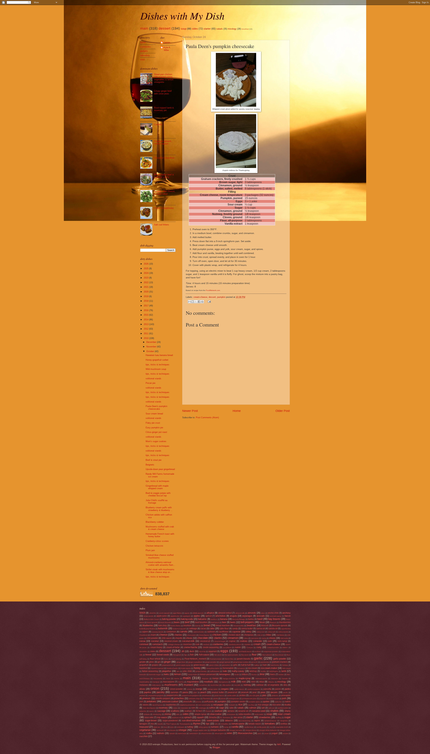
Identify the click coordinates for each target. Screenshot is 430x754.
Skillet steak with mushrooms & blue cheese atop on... (160, 570)
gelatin (142, 662)
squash (200, 717)
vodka (149, 733)
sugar (287, 717)
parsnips (175, 692)
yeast (266, 733)
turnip (226, 727)
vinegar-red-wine (236, 730)
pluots (223, 698)
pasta (185, 692)
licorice (254, 674)
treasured (143, 727)
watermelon (193, 733)
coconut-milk (188, 641)
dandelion (143, 651)
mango (215, 678)
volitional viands (153, 378)
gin (159, 662)
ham (265, 665)
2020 (146, 291)
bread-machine (223, 625)
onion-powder (176, 689)
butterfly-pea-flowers (147, 629)
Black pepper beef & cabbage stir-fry (164, 175)
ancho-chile (273, 613)
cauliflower (224, 632)
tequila (160, 724)
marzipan (156, 682)
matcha (181, 682)
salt (263, 708)
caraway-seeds (157, 632)
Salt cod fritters (161, 224)
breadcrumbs (239, 626)
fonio (166, 659)
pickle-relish (231, 695)
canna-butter (247, 629)
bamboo (214, 619)
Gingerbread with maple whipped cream (157, 487)
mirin (253, 682)
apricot (208, 616)
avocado (260, 616)
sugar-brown (151, 720)
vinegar (183, 729)
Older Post (282, 411)
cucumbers (227, 647)
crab (197, 644)
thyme (196, 723)
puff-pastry (209, 702)
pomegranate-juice (249, 698)
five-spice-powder (231, 655)
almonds (252, 613)
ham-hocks (275, 665)
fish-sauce (204, 654)
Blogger (216, 747)
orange (199, 689)
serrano (230, 711)
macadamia (157, 678)
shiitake (147, 714)
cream (257, 644)
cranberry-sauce (235, 644)
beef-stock (215, 622)
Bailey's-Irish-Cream (151, 619)
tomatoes (270, 723)
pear (254, 692)
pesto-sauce (219, 695)
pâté (195, 692)
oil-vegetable (273, 685)
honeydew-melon (213, 668)
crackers (206, 644)
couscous (187, 644)
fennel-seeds (163, 654)
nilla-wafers (226, 685)
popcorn (263, 698)
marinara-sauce (261, 678)
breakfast (245, 29)
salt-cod (271, 708)
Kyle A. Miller (167, 48)
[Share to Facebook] (199, 301)
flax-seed (244, 655)
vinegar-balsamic (218, 730)
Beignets (150, 464)
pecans (274, 692)
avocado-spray (275, 616)
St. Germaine (225, 717)
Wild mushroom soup (156, 369)
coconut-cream (171, 641)
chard (153, 635)
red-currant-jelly (204, 705)
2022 (146, 282)
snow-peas (231, 714)
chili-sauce (167, 638)
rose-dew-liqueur (149, 708)
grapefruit (143, 665)
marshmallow (144, 682)
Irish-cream (286, 668)
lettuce (245, 674)
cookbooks (145, 47)
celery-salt (271, 632)
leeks (166, 674)
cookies (243, 641)
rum (193, 708)
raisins (146, 705)
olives (142, 689)
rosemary (163, 707)
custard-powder (273, 647)
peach (203, 692)
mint (244, 681)
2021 (146, 287)
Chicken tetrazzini (154, 546)
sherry (288, 711)
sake (231, 708)
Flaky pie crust (153, 423)
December (151, 342)
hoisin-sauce (186, 668)
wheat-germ (219, 733)
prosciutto (187, 702)
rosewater (184, 708)
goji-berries (265, 662)
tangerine (284, 721)
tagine (257, 721)
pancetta (267, 689)
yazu (259, 733)
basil (259, 618)
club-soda (284, 638)
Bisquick (273, 622)
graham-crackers (280, 662)
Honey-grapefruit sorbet (157, 360)
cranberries (218, 644)
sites (142, 59)
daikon (285, 647)
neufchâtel (214, 685)
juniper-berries (201, 671)
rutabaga (202, 708)
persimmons (206, 695)
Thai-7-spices (171, 724)
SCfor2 (199, 711)
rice (240, 704)
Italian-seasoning (150, 671)
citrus (246, 638)
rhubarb (232, 705)
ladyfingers (273, 671)
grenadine (226, 665)
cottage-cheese (174, 644)
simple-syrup (200, 714)
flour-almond (267, 655)
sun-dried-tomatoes (191, 720)
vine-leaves (171, 730)
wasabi (172, 733)
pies (264, 695)
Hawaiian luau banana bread (159, 355)
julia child (187, 671)
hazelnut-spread (157, 668)
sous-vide (148, 717)
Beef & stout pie (153, 460)
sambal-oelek (283, 708)
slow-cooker (216, 714)
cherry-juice (191, 635)
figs (185, 655)
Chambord (143, 635)
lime (262, 674)
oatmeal (260, 685)
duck (191, 651)
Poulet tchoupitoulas (164, 208)
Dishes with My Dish (182, 15)
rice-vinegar (263, 705)
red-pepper (218, 704)
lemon (177, 674)
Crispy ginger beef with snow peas (163, 92)
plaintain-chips (194, 698)
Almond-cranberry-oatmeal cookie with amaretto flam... (160, 563)
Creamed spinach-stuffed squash (163, 142)
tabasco (229, 720)
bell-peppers (247, 622)
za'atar (285, 733)
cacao (203, 629)
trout (165, 727)
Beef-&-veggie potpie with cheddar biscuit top (158, 494)
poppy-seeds (274, 698)
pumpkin (221, 297)
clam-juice (255, 638)
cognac (232, 641)
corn (270, 641)
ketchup (253, 671)
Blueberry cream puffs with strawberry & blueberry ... (159, 508)
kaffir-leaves (214, 671)
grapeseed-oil (167, 665)
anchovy (286, 613)
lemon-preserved (208, 674)
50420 (142, 613)
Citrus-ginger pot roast (156, 432)
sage (221, 707)
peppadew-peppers (155, 695)
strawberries (265, 717)
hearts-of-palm (172, 668)
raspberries (171, 705)
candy (235, 629)
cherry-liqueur (204, 635)
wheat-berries (206, 733)
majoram (205, 678)
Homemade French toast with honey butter (160, 535)
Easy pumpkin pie (154, 427)
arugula (233, 616)
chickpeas (248, 635)
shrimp (167, 714)
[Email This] (189, 301)
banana (223, 619)
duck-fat (202, 651)
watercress (182, 733)
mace (168, 678)
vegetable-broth (282, 727)
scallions (175, 711)
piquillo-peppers (163, 698)
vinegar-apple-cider (199, 730)
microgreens (223, 682)
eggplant (213, 651)
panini (278, 689)
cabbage (193, 629)
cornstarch (157, 644)
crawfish (247, 644)
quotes (266, 701)
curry (258, 647)
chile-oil (260, 635)
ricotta (288, 704)
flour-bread (279, 655)
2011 (146, 333)
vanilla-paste (261, 727)
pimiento (275, 695)
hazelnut (143, 668)
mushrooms (171, 684)
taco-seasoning (244, 721)
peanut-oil (232, 692)
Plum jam (150, 550)
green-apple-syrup (183, 665)
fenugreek (177, 655)
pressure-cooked (170, 701)
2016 (146, 310)
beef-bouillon (201, 622)
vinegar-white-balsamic (268, 730)
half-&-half (245, 665)
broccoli (264, 625)
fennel (148, 654)
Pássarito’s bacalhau (164, 158)
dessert (164, 28)
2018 (146, 301)
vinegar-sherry (250, 730)
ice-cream (252, 668)
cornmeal (143, 644)
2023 (146, 277)
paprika (147, 692)
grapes (155, 665)
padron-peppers (254, 689)
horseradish (228, 668)
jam (178, 671)
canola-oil (272, 629)
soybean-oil (176, 717)
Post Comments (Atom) (207, 417)
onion (154, 688)
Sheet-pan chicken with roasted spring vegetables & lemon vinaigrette (163, 78)
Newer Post (190, 411)
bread (207, 625)
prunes (198, 702)
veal (271, 727)
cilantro (218, 637)
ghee (151, 662)
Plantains (206, 698)
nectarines (203, 685)
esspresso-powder (271, 651)
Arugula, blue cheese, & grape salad (164, 192)
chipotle (178, 638)
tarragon (143, 724)
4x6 (279, 744)
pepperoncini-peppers (190, 695)
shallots (274, 710)
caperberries (286, 629)
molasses (143, 685)
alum (263, 613)
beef (187, 622)
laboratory (145, 55)
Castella (158, 124)
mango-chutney (229, 678)
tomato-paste (238, 723)
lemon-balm (192, 674)
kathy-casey (238, 671)
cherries (178, 635)
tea (152, 724)
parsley (161, 692)
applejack (186, 616)
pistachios (179, 698)
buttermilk (163, 628)
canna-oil (260, 629)
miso (261, 681)
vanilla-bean (249, 727)
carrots (183, 631)
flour (254, 654)
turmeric (215, 727)
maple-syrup (245, 678)
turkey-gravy (203, 727)
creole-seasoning (211, 647)
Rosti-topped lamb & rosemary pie (164, 109)
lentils (236, 674)
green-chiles (214, 665)
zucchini (143, 736)
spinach (188, 717)
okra (285, 685)
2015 (146, 315)
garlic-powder (279, 658)
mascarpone (168, 682)
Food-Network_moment (195, 659)
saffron (212, 708)
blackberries (285, 622)
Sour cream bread (154, 413)
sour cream (284, 714)
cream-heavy (156, 647)
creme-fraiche (190, 647)
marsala (285, 678)
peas (263, 692)
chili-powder (152, 638)
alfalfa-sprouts (198, 613)
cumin (238, 647)
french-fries (229, 659)
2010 (146, 338)
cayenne (236, 631)
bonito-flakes (175, 626)
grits (235, 665)
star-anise (238, 717)
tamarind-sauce (270, 721)
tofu (216, 724)
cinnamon (232, 637)
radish (288, 702)
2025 (146, 268)
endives (258, 651)
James (167, 42)
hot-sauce (241, 668)
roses (175, 708)
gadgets (144, 51)
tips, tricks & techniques (157, 364)
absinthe (152, 613)
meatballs (208, 681)
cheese (163, 634)
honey (197, 667)
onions (189, 689)
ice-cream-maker (269, 668)
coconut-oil (205, 641)
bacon (288, 616)
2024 (146, 273)
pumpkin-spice (254, 702)
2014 (146, 319)
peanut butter (218, 692)
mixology (232, 29)
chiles (268, 635)
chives (189, 638)
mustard (188, 684)
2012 (146, 329)
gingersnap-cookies (240, 662)
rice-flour (251, 705)
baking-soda (187, 619)
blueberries (148, 625)
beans (177, 622)
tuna (172, 727)
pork (284, 698)
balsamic (202, 619)
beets (232, 622)
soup (183, 28)
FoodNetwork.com (213, 290)
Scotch (208, 711)
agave (187, 613)
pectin (285, 692)
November (151, 346)
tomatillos (224, 724)
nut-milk (237, 685)
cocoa (142, 641)
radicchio (278, 702)
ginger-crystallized (195, 662)
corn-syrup (282, 641)
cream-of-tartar (173, 647)
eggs (224, 651)
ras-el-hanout (157, 705)
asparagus (247, 616)
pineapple (286, 695)
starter (207, 28)
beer (224, 622)
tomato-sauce (254, 724)
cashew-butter (198, 632)
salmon (252, 707)
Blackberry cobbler (155, 522)
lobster (281, 674)
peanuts (245, 692)
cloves (272, 638)
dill (183, 651)
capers (145, 632)
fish (192, 654)
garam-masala (243, 659)
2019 (146, 296)
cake (212, 628)
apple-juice (162, 616)
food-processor (216, 659)
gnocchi (254, 662)
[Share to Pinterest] (202, 301)
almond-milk (240, 613)
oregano (225, 689)
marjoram (274, 678)
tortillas (284, 724)
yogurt (275, 733)
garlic (258, 658)
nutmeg (247, 685)
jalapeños (166, 671)
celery (248, 631)
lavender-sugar (155, 674)
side (177, 714)
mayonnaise (193, 681)
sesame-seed (258, 711)
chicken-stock (234, 635)
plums (215, 698)
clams (264, 638)
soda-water (259, 714)
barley (251, 619)
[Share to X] (196, 301)
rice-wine (276, 705)
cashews (211, 632)
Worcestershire (245, 733)
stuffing (278, 717)
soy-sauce (162, 717)
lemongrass (224, 674)
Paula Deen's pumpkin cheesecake (156, 407)
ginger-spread (225, 662)
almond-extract (225, 613)
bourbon (187, 625)
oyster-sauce (239, 689)
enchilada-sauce (245, 651)
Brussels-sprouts (279, 625)
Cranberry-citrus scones (157, 541)
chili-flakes (280, 635)
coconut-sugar (219, 641)
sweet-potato (213, 720)
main (144, 28)
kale (225, 671)
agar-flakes (177, 613)
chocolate (202, 637)
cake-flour (224, 629)
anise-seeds (148, 616)
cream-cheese (200, 297)
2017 (146, 305)
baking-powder (169, 619)
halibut (256, 665)
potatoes (151, 701)
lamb (283, 671)
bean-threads (165, 622)
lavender (142, 674)
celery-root (260, 632)
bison (262, 622)
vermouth (160, 730)
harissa (285, 665)
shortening (157, 714)
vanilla (234, 726)
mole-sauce (156, 685)
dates (152, 651)
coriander (257, 641)
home (143, 42)
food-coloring (176, 659)
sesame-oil (243, 711)
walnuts (160, 733)
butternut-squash (179, 629)
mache (176, 678)
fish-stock (218, 655)
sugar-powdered (170, 721)
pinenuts (146, 698)
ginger (167, 661)
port (141, 702)
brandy (198, 626)
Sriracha (213, 717)
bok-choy (162, 625)
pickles (242, 695)
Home (237, 411)
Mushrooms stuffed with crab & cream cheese (160, 527)
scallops (188, 711)
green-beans (199, 665)
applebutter (175, 616)
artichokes (221, 616)
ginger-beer (181, 662)
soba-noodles (245, 714)
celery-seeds (283, 632)
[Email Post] (209, 301)
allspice (210, 613)
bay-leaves (274, 618)
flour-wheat (155, 659)
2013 (146, 324)
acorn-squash (164, 613)
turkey (190, 727)
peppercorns (172, 695)
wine (229, 733)
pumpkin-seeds (238, 702)
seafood (218, 711)
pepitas (142, 695)
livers (272, 674)
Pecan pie (150, 383)
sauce (151, 711)
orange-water (212, 689)
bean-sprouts (152, 622)
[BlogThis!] (192, 301)
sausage (161, 711)
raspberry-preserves (187, 705)
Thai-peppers (185, 724)
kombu (263, 671)
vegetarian (145, 729)
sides (195, 28)
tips (207, 723)
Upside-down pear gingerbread (160, 469)
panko (288, 689)
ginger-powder (210, 662)
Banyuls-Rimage (238, 619)
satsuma (142, 711)
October (150, 351)
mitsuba (271, 682)
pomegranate (234, 698)
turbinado (180, 727)
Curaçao (249, 647)
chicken (216, 634)
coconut (155, 641)
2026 (146, 264)
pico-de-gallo (254, 695)
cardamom (171, 632)
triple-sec (157, 727)
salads (219, 29)
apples (197, 616)
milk (233, 681)
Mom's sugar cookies (156, 441)
